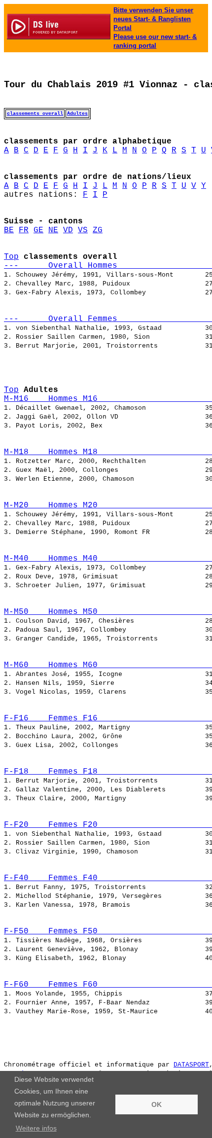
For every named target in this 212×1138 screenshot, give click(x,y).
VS (83, 230)
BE (9, 230)
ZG (98, 230)
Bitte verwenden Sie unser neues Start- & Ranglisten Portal (153, 19)
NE (53, 230)
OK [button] (156, 1104)
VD (68, 230)
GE (38, 230)
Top (11, 256)
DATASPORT (191, 1064)
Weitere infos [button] (36, 1128)
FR (24, 230)
